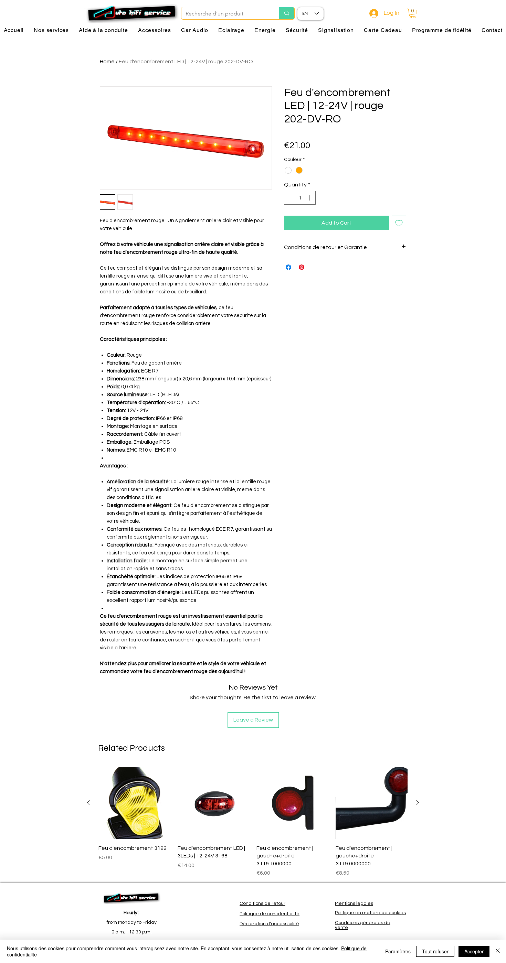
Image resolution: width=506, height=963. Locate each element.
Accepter (474, 951)
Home (107, 61)
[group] (253, 822)
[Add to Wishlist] (399, 223)
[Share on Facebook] (288, 267)
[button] (412, 13)
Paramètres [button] (398, 951)
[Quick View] (134, 803)
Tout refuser (435, 951)
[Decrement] (290, 197)
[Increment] (310, 197)
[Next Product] (417, 803)
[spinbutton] (300, 197)
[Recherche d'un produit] (286, 13)
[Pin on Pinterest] (301, 267)
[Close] (498, 951)
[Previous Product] (88, 803)
